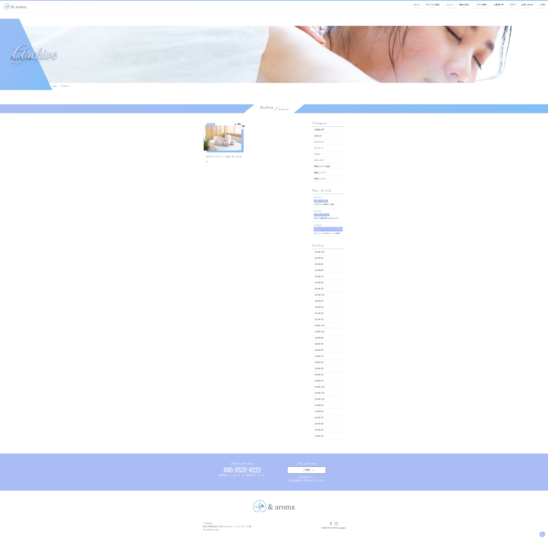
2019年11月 (320, 393)
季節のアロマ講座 (322, 166)
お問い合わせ (527, 6)
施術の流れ (464, 6)
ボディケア (319, 160)
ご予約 (542, 6)
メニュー (449, 6)
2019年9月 (319, 405)
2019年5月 (319, 430)
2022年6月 (319, 307)
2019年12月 (320, 387)
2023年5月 (319, 276)
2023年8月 (319, 264)
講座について (320, 179)
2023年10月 (320, 252)
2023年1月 (319, 289)
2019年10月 (320, 399)
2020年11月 (320, 332)
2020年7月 (319, 344)
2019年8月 (319, 411)
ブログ (512, 6)
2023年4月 (319, 283)
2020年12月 (320, 326)
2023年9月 (319, 258)
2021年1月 (319, 319)
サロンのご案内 (433, 6)
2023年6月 (319, 270)
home (55, 86)
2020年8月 (319, 338)
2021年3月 (319, 313)
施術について (320, 173)
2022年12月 (320, 295)
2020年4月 (319, 362)
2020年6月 (319, 350)
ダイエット (319, 148)
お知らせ (318, 136)
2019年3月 (319, 436)
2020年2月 (319, 375)
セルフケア (319, 142)
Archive (266, 108)
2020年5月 (319, 356)
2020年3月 (319, 368)
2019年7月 (319, 418)
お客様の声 (499, 6)
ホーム (417, 6)
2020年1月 (319, 381)
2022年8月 (319, 301)
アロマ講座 (481, 6)
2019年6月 (319, 424)
